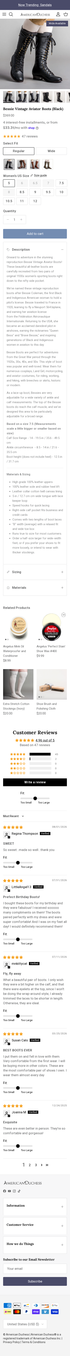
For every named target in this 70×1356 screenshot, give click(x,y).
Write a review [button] (35, 782)
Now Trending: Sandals (35, 5)
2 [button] (30, 1165)
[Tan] (35, 165)
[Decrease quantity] (6, 219)
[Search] (13, 14)
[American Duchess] (35, 14)
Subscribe (35, 1281)
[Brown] (22, 165)
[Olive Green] (48, 165)
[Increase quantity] (22, 219)
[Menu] (4, 14)
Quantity (9, 211)
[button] (18, 754)
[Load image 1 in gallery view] (35, 54)
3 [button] (36, 1165)
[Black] (9, 165)
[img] (13, 827)
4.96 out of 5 (45, 740)
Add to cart (35, 234)
